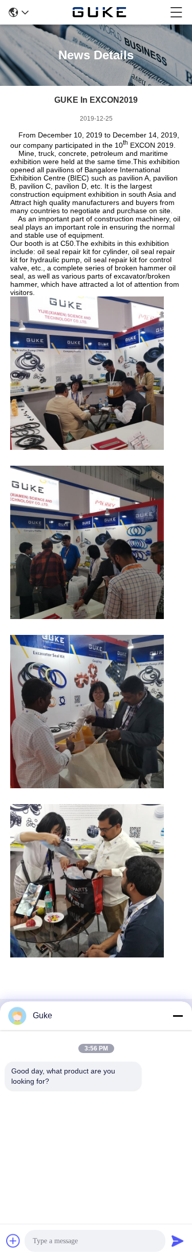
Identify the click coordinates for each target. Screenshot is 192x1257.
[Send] (177, 1240)
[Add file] (13, 1240)
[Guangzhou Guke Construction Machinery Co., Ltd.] (99, 12)
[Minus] (178, 1016)
